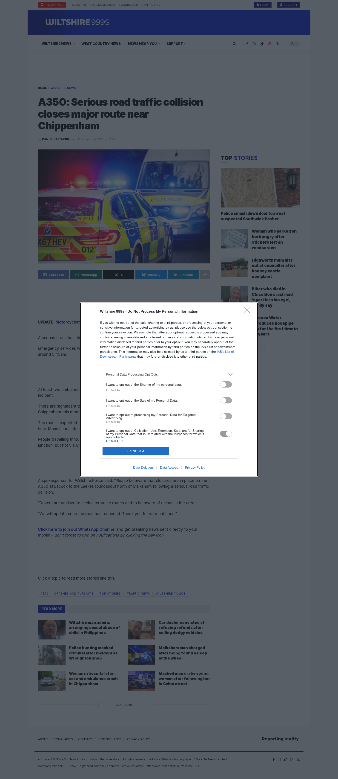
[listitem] (169, 374)
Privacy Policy (195, 467)
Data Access (169, 467)
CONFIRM (135, 451)
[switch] (226, 384)
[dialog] (169, 389)
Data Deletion (143, 467)
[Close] (248, 311)
